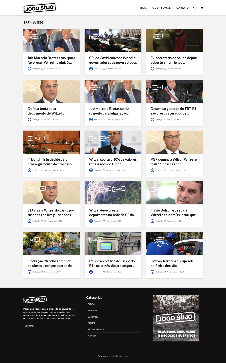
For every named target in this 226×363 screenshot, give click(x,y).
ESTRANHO (93, 316)
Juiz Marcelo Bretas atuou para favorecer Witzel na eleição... (51, 60)
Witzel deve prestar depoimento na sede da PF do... (112, 212)
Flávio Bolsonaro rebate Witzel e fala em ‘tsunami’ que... (174, 212)
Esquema (157, 36)
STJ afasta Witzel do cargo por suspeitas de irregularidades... (51, 212)
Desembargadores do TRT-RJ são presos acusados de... (173, 111)
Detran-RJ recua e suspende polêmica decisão (172, 263)
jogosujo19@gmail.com (117, 356)
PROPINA (92, 335)
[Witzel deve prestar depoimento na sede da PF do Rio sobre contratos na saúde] (113, 192)
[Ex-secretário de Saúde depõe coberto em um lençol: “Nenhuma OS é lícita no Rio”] (174, 40)
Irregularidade (37, 189)
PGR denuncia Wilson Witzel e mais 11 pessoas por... (174, 161)
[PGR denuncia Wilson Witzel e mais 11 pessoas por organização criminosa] (174, 141)
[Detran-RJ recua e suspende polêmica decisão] (174, 243)
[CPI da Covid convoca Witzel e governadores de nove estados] (113, 40)
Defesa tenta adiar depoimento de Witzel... (46, 111)
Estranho (96, 87)
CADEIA (91, 304)
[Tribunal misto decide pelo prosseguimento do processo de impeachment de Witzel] (51, 141)
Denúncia (34, 36)
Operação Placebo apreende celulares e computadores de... (51, 263)
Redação (36, 68)
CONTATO (182, 7)
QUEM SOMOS (161, 7)
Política (95, 36)
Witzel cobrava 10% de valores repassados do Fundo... (113, 161)
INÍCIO (143, 7)
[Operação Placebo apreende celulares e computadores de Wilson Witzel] (51, 243)
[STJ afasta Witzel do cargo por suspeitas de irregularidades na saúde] (51, 192)
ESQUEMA (92, 310)
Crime (93, 138)
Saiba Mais (30, 325)
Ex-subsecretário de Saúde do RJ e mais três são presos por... (112, 263)
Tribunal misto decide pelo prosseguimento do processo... (51, 161)
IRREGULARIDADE (96, 329)
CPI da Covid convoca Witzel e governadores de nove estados (113, 60)
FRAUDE (91, 323)
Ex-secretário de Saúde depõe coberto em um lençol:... (174, 60)
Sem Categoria (159, 189)
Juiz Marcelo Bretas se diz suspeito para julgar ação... (109, 111)
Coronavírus (97, 240)
